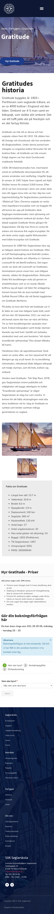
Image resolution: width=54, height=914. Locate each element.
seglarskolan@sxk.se (13, 871)
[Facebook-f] (7, 885)
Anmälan (9, 752)
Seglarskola (11, 714)
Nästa (7, 693)
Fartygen (14, 28)
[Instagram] (12, 885)
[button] (42, 8)
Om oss (9, 815)
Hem (4, 28)
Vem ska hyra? (9, 681)
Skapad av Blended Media (14, 907)
